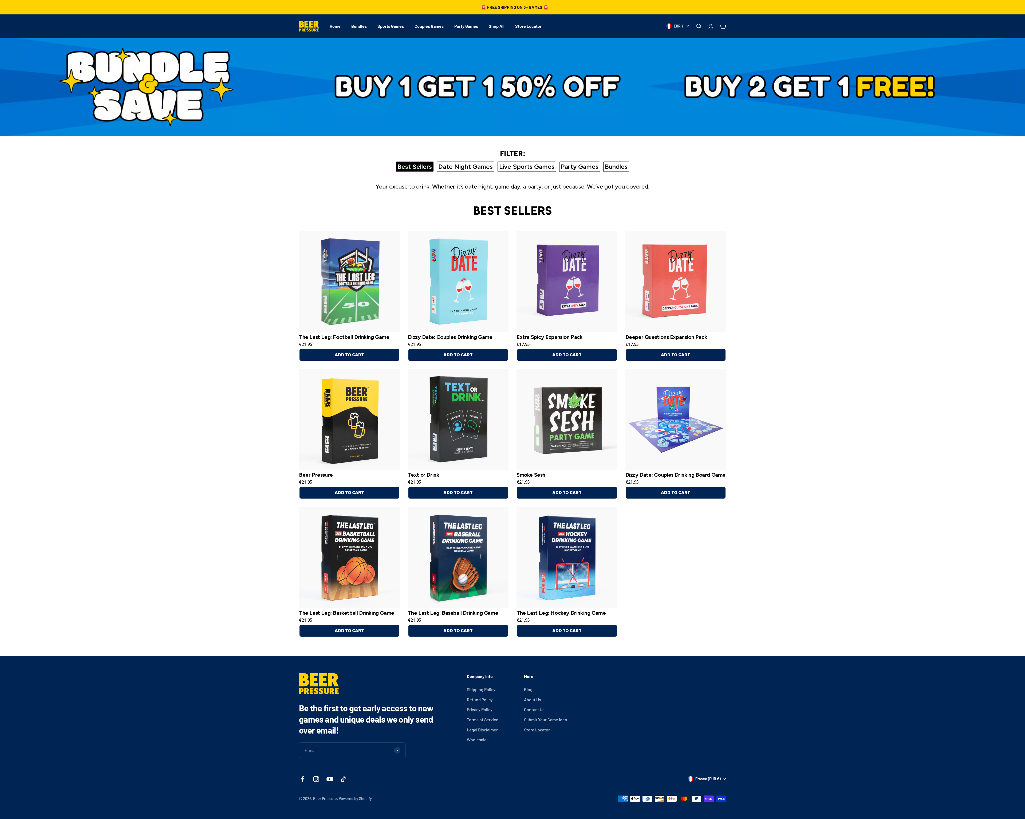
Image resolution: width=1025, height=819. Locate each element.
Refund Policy (480, 699)
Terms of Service (482, 719)
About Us (532, 699)
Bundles (359, 26)
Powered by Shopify (355, 798)
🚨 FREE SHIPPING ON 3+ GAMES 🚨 (515, 7)
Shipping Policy (481, 689)
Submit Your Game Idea (545, 719)
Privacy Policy (479, 709)
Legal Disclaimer (482, 729)
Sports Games (390, 26)
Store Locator (528, 26)
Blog (528, 689)
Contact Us (534, 709)
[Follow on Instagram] (316, 779)
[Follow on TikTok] (343, 779)
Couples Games (429, 26)
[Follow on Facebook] (302, 779)
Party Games (466, 26)
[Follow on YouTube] (329, 779)
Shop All (496, 26)
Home (335, 26)
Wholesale (477, 739)
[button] (349, 281)
